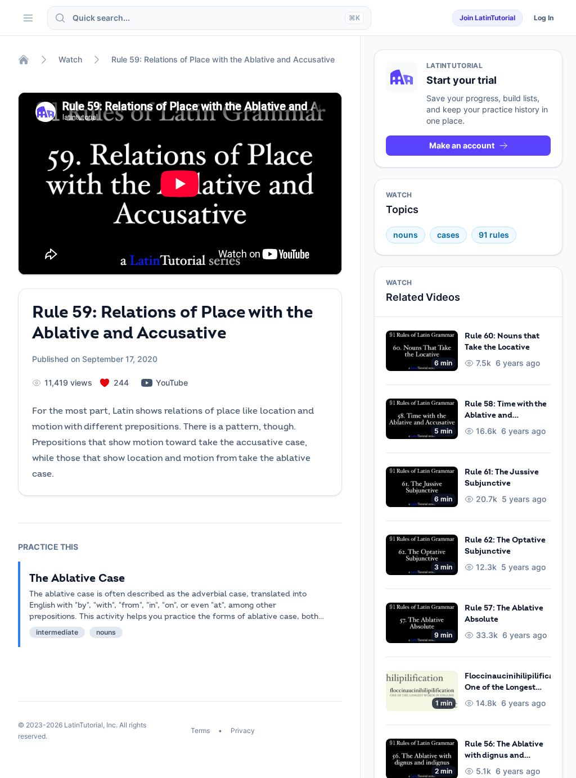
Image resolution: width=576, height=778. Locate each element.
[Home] (23, 59)
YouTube (172, 382)
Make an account (461, 145)
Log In (544, 17)
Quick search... (216, 17)
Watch (70, 59)
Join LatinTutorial (487, 17)
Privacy (242, 730)
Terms (201, 730)
